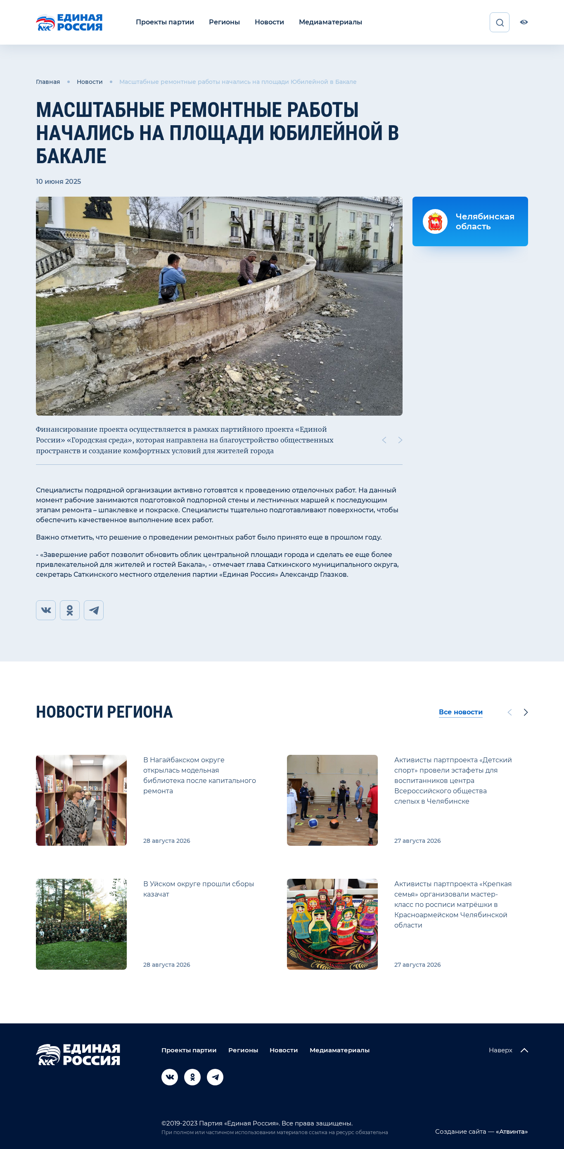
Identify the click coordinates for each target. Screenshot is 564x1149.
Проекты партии (165, 22)
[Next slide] (400, 440)
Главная (48, 82)
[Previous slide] (384, 440)
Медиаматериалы (330, 22)
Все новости (461, 712)
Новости (269, 22)
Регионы (224, 22)
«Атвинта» (511, 1131)
